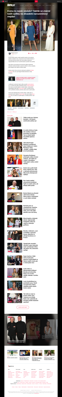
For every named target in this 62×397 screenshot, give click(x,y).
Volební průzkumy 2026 (11, 372)
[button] (31, 35)
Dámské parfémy (29, 383)
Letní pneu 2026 (49, 371)
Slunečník (30, 382)
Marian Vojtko (21, 94)
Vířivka (47, 382)
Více (53, 5)
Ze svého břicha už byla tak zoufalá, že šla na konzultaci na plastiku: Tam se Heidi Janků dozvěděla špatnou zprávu (30, 134)
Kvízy (43, 5)
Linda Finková (21, 88)
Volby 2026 (9, 371)
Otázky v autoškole (49, 376)
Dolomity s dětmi (41, 377)
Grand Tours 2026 (18, 377)
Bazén (19, 382)
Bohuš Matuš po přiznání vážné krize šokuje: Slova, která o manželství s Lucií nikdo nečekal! (30, 195)
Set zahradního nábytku (38, 382)
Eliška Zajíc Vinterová (14, 52)
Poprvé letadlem (41, 372)
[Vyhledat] (36, 1)
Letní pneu (33, 383)
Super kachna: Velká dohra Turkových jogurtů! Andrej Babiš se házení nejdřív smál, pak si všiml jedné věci (30, 259)
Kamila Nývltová (30, 84)
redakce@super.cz (36, 393)
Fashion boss (48, 5)
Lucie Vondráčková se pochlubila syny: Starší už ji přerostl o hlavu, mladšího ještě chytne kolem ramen (30, 285)
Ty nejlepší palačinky (34, 371)
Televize (36, 5)
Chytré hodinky (44, 383)
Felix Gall (17, 376)
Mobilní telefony (19, 383)
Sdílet (34, 53)
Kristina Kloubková (30, 85)
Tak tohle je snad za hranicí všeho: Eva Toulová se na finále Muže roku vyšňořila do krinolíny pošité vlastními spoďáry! (30, 298)
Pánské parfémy (49, 383)
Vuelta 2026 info (18, 371)
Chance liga (25, 371)
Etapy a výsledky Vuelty (19, 372)
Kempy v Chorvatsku (41, 371)
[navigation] (1, 1)
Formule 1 (25, 376)
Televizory (40, 383)
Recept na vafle (33, 376)
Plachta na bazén (22, 382)
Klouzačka (33, 382)
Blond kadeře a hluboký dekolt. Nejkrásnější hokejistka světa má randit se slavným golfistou (30, 222)
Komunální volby (10, 377)
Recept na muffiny (33, 372)
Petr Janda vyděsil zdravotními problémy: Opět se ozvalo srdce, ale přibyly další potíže (30, 183)
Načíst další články (23, 307)
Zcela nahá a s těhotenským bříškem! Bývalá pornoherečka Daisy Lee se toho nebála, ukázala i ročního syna (30, 273)
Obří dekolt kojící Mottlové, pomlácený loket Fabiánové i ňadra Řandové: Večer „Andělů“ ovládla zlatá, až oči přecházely (30, 147)
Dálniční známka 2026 (50, 372)
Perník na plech (33, 377)
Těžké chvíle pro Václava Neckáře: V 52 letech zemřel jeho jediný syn (30, 119)
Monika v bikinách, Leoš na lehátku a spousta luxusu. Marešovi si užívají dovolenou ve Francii (30, 234)
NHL (24, 377)
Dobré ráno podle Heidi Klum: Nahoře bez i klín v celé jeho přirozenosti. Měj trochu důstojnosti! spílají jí (30, 171)
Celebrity (22, 5)
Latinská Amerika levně (42, 376)
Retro (40, 5)
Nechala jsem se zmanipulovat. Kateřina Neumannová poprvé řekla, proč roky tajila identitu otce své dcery (30, 209)
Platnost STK (48, 377)
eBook (30, 53)
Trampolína (26, 382)
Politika (27, 5)
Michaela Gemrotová (11, 109)
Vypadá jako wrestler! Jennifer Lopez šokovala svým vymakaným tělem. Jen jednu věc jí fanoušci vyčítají (30, 247)
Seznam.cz (58, 1)
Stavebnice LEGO (24, 383)
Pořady (31, 5)
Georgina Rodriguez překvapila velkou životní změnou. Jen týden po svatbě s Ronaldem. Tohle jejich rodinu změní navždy (30, 159)
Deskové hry (37, 383)
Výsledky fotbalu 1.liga (26, 372)
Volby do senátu (10, 376)
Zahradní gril (44, 382)
